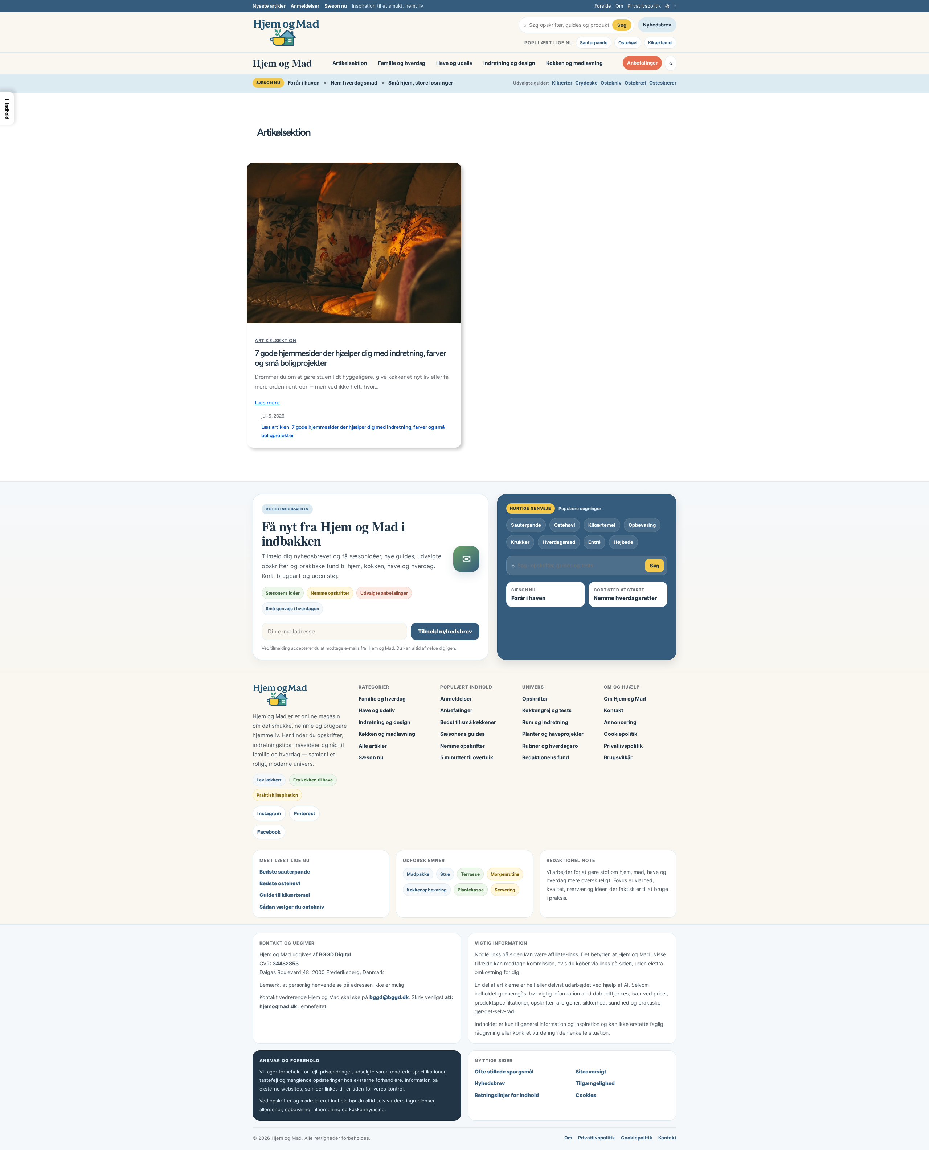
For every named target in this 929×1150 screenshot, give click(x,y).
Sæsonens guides (462, 734)
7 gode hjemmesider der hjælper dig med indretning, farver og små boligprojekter (350, 358)
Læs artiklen (353, 431)
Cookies (586, 1095)
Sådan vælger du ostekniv (291, 907)
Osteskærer (662, 83)
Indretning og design (509, 63)
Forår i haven (304, 82)
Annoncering (620, 722)
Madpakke (418, 874)
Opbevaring (642, 525)
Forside (602, 6)
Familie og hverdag (401, 63)
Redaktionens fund (545, 757)
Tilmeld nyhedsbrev (445, 631)
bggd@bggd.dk (389, 997)
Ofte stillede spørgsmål (504, 1071)
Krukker (520, 542)
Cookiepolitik (620, 734)
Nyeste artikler (269, 6)
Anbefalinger (642, 63)
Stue (445, 874)
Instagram (269, 813)
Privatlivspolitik (644, 6)
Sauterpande (593, 42)
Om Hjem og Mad (625, 698)
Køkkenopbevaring (427, 889)
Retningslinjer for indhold (507, 1095)
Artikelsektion (349, 63)
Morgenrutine (505, 874)
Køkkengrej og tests (547, 710)
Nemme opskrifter (462, 746)
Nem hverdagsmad (354, 82)
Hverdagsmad (559, 542)
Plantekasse (471, 889)
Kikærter (562, 83)
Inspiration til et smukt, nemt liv (387, 6)
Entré (594, 542)
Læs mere (267, 402)
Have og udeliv (454, 63)
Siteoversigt (591, 1071)
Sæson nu (335, 6)
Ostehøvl (627, 42)
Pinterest (304, 813)
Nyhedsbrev (657, 25)
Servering (505, 889)
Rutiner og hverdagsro (550, 746)
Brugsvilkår (618, 757)
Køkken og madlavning (574, 63)
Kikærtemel (660, 42)
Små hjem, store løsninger (420, 82)
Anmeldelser (305, 6)
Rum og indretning (545, 722)
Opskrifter (535, 698)
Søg (621, 25)
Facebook (269, 832)
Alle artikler (373, 746)
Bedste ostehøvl (279, 883)
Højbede (623, 542)
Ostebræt (635, 83)
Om (619, 6)
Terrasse (470, 874)
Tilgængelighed (595, 1083)
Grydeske (586, 83)
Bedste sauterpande (284, 871)
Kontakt (613, 710)
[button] (7, 108)
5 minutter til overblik (466, 757)
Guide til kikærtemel (284, 895)
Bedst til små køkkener (468, 722)
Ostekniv (611, 83)
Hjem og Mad (282, 63)
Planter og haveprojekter (553, 734)
